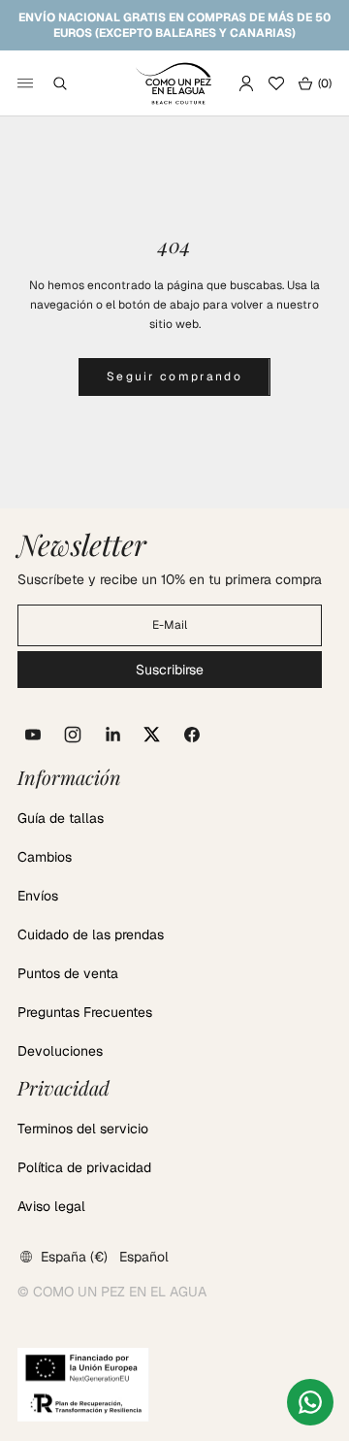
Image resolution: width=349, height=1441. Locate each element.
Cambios (44, 857)
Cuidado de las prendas (90, 934)
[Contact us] (310, 1402)
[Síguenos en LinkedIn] (112, 734)
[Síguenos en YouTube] (32, 734)
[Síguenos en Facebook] (191, 734)
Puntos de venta (67, 973)
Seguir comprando (174, 376)
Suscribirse (170, 669)
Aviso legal (51, 1206)
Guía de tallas (60, 818)
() (315, 83)
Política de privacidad (84, 1167)
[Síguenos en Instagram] (72, 734)
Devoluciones (60, 1051)
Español (144, 1256)
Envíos (37, 895)
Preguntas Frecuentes (84, 1012)
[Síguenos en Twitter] (152, 734)
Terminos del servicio (82, 1128)
